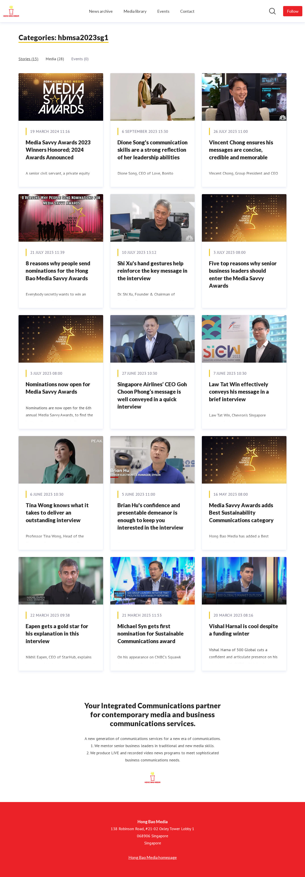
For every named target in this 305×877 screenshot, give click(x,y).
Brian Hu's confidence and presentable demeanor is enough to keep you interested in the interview (150, 516)
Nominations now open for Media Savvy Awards (58, 388)
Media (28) (55, 58)
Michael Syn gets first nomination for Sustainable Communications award (150, 633)
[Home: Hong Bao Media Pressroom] (11, 11)
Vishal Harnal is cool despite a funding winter (243, 630)
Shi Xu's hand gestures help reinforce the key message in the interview (152, 270)
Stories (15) (28, 58)
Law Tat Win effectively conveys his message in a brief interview (239, 391)
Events (163, 11)
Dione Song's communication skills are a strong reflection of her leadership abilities (152, 149)
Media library (134, 11)
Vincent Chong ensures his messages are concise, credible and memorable (241, 149)
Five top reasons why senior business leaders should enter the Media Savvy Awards (243, 274)
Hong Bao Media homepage (152, 857)
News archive (101, 11)
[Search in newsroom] (272, 11)
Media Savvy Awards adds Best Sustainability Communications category (241, 512)
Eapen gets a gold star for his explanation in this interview (57, 633)
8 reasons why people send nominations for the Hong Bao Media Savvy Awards (58, 270)
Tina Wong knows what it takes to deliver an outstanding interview (57, 512)
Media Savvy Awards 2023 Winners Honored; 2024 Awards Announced (58, 149)
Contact (187, 11)
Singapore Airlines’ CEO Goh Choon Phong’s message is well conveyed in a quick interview (152, 395)
